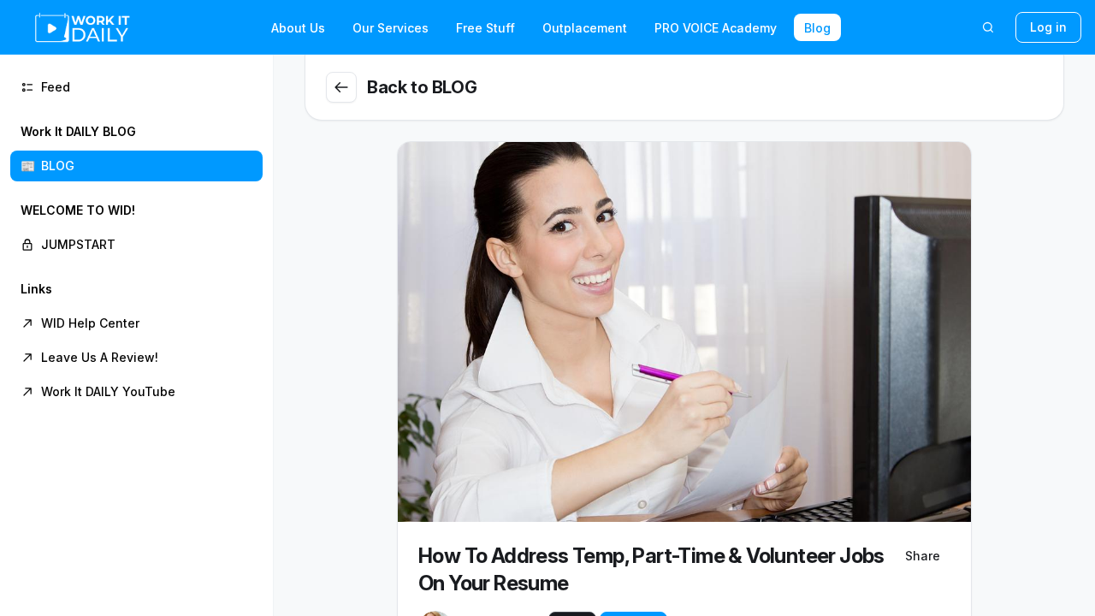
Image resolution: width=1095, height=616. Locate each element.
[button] (136, 148)
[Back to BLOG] (341, 87)
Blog (817, 28)
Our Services (390, 28)
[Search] (988, 27)
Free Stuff (485, 28)
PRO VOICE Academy (715, 28)
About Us (298, 28)
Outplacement (584, 28)
